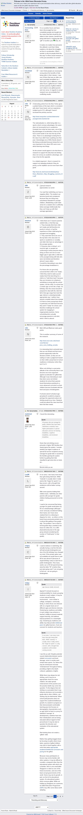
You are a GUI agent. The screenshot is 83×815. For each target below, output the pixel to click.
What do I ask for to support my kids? (72, 29)
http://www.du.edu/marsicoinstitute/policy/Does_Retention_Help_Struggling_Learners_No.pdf (47, 174)
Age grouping (31, 24)
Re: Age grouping (32, 411)
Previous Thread (34, 18)
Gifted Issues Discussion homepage (11, 10)
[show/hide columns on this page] (81, 13)
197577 (61, 100)
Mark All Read (13, 810)
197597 (61, 580)
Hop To (35, 796)
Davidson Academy (7, 59)
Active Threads (47, 13)
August (12, 103)
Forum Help (58, 810)
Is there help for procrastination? (71, 21)
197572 (61, 24)
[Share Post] (56, 24)
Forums (25, 10)
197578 (61, 182)
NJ (26, 428)
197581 (61, 325)
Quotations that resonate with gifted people (72, 38)
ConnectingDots (38, 67)
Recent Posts (70, 18)
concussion (48, 658)
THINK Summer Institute (9, 61)
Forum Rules (4, 810)
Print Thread (29, 21)
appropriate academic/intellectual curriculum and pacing (51, 749)
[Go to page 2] (62, 21)
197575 (61, 67)
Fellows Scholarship (7, 55)
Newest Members (6, 92)
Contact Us (50, 810)
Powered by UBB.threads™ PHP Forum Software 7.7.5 (41, 814)
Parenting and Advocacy (38, 10)
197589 (61, 471)
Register (72, 10)
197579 (61, 217)
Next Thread (53, 18)
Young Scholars (6, 57)
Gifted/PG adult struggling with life (71, 47)
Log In (80, 10)
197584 (61, 411)
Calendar (38, 13)
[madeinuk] (27, 422)
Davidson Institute (10, 42)
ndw (42, 411)
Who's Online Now (7, 80)
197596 (61, 542)
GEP (41, 788)
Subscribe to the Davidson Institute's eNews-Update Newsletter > (9, 68)
